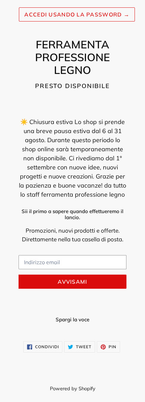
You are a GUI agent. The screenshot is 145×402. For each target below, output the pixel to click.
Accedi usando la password (76, 14)
